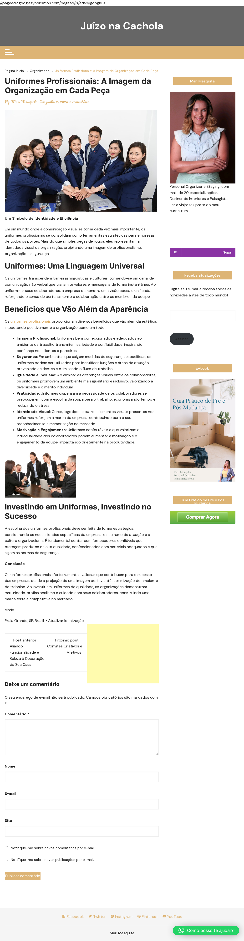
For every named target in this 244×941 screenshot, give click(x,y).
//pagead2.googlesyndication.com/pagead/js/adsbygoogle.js (52, 2)
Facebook (75, 916)
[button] (206, 930)
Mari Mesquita (24, 102)
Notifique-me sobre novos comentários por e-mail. (53, 848)
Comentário (17, 714)
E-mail (10, 793)
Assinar (181, 338)
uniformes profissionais (30, 321)
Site (8, 820)
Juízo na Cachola (122, 25)
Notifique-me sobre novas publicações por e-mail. (52, 859)
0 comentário (79, 102)
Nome (10, 766)
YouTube (174, 916)
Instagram (123, 916)
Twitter (99, 916)
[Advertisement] (123, 653)
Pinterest (149, 916)
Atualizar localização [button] (66, 620)
